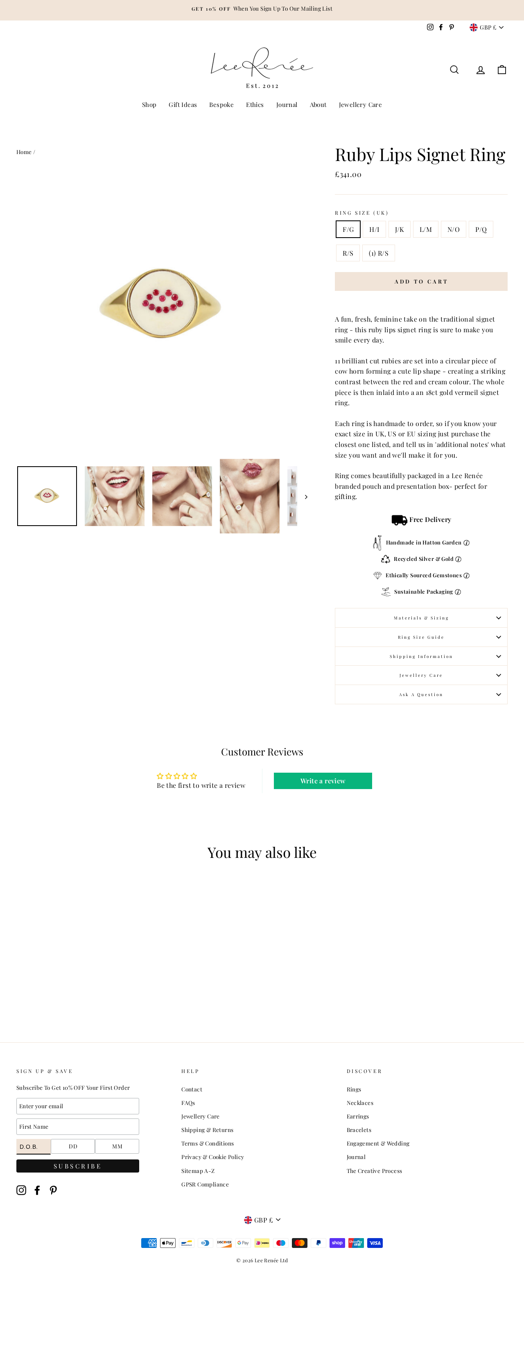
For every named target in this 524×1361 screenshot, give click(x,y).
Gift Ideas (183, 104)
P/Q (481, 229)
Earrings (358, 1116)
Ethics (255, 104)
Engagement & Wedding (378, 1143)
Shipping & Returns (207, 1129)
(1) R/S (378, 253)
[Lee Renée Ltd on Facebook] (37, 1190)
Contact (191, 1089)
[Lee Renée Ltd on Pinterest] (53, 1190)
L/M (426, 229)
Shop (149, 104)
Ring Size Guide (421, 637)
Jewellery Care (360, 104)
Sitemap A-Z (198, 1170)
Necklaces (360, 1102)
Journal (287, 104)
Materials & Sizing (421, 618)
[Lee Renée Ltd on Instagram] (21, 1190)
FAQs (188, 1102)
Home (24, 151)
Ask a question (421, 694)
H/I (374, 229)
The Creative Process (374, 1170)
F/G (348, 229)
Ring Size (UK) (362, 212)
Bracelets (359, 1129)
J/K (399, 229)
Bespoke (221, 104)
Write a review (323, 780)
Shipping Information (421, 656)
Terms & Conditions (207, 1143)
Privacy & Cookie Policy (212, 1156)
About (318, 104)
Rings (354, 1089)
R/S (348, 253)
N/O (453, 229)
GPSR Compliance (205, 1184)
